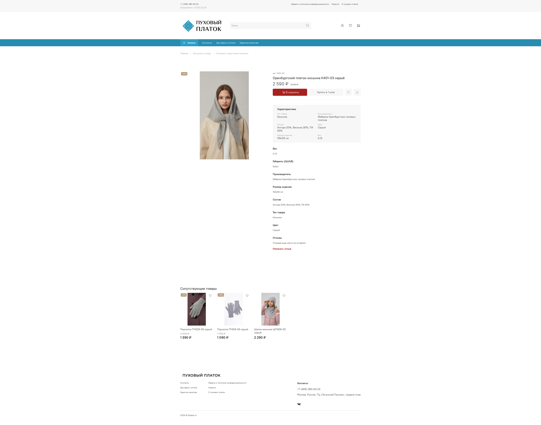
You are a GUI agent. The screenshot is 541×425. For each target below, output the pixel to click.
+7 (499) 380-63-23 (189, 4)
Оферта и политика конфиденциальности (310, 4)
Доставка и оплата (225, 42)
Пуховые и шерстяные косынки (232, 53)
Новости (335, 4)
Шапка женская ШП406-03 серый (270, 331)
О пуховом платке (350, 4)
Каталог (192, 42)
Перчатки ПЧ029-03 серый (196, 329)
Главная (184, 53)
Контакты (207, 42)
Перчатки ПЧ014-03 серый (232, 329)
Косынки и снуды (202, 53)
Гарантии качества (249, 42)
